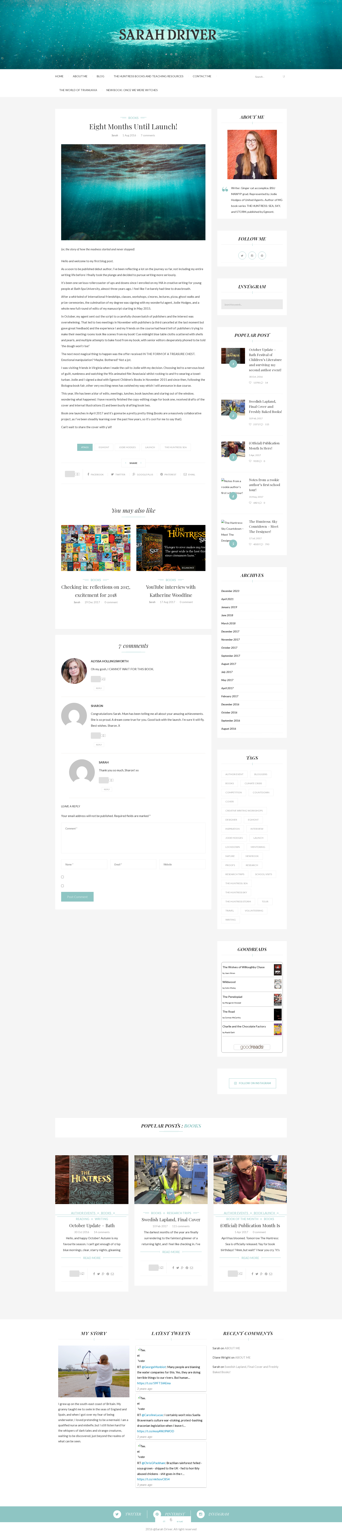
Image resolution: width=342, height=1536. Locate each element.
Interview (257, 828)
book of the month (242, 1219)
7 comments (148, 135)
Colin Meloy (230, 988)
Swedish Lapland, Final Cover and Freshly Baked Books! (265, 406)
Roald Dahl (230, 1032)
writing (230, 919)
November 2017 (230, 639)
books (229, 783)
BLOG (100, 76)
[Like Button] (70, 474)
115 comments (181, 1226)
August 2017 (228, 663)
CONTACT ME (202, 76)
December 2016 (230, 704)
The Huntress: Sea (176, 447)
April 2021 (227, 599)
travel (229, 910)
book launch (264, 1213)
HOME (59, 76)
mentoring (258, 846)
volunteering (254, 910)
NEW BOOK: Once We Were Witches (132, 90)
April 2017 (227, 688)
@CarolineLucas (152, 1415)
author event (234, 774)
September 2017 (230, 655)
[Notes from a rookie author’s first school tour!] (233, 486)
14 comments (102, 1232)
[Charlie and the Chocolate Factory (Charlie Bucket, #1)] (278, 1029)
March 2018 (228, 623)
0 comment (111, 602)
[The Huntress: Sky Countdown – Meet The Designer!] (233, 531)
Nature (230, 856)
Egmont (104, 447)
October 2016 (229, 712)
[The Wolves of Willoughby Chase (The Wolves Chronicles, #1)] (278, 969)
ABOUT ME (80, 76)
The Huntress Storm (238, 901)
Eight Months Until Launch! (133, 126)
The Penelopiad (232, 996)
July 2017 (227, 672)
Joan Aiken (230, 973)
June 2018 (227, 615)
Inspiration (232, 828)
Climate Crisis (253, 783)
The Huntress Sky (236, 892)
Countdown (261, 792)
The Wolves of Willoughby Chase (243, 967)
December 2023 (230, 591)
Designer (231, 819)
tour (265, 901)
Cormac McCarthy (233, 1017)
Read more (92, 1258)
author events (83, 1213)
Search (280, 304)
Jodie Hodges (127, 447)
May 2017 (227, 680)
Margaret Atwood (233, 1003)
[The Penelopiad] (278, 999)
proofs (230, 865)
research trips (234, 874)
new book (252, 856)
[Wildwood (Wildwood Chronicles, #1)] (278, 983)
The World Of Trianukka (78, 90)
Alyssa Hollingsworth (109, 661)
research (252, 865)
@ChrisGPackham (153, 1463)
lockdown (232, 846)
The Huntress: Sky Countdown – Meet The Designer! (263, 526)
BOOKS (133, 118)
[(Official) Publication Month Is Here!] (233, 449)
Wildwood (229, 982)
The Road (228, 1011)
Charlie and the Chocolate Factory (244, 1026)
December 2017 (230, 631)
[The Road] (278, 1014)
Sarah (115, 135)
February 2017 (229, 696)
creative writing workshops (244, 810)
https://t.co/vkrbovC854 (153, 1479)
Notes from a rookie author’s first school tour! (264, 484)
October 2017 (229, 647)
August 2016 (228, 728)
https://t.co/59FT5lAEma (154, 1383)
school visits (263, 874)
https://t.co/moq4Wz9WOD (155, 1431)
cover (229, 801)
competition (233, 792)
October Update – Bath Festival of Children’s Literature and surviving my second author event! (265, 359)
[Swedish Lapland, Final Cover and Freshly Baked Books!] (233, 407)
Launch (150, 447)
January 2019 (229, 607)
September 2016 (230, 720)
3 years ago (144, 1388)
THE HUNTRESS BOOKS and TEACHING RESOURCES (148, 76)
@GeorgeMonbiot (154, 1367)
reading (82, 1219)
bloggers (260, 774)
